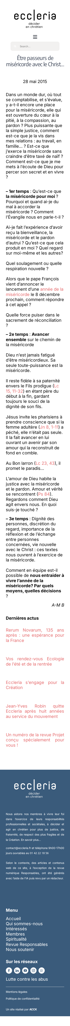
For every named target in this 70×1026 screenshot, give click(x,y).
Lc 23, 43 (45, 463)
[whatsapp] (41, 970)
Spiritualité (16, 939)
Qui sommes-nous (24, 923)
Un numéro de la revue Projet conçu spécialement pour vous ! (35, 740)
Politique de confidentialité (22, 998)
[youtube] (25, 970)
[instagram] (33, 970)
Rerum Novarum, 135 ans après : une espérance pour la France (35, 635)
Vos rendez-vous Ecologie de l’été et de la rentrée (35, 661)
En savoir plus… (31, 839)
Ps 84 (44, 494)
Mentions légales (16, 991)
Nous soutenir (20, 949)
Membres (15, 934)
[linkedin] (17, 970)
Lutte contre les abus (27, 979)
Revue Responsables (27, 944)
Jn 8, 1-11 (49, 427)
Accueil (13, 918)
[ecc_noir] (35, 6)
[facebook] (9, 970)
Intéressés (16, 928)
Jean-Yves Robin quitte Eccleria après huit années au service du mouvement (35, 711)
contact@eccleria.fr (19, 848)
